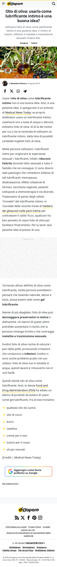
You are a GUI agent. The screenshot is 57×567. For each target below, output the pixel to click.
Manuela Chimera (19, 83)
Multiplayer (15, 547)
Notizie (34, 43)
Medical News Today (18, 112)
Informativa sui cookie (16, 527)
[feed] (17, 517)
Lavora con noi (28, 530)
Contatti (46, 527)
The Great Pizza (25, 550)
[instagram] (40, 517)
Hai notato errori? (10, 483)
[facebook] (28, 517)
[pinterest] (34, 517)
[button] (5, 91)
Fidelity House (9, 550)
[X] (23, 517)
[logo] (15, 4)
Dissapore (24, 43)
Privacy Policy (34, 527)
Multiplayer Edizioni (45, 550)
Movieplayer (29, 547)
